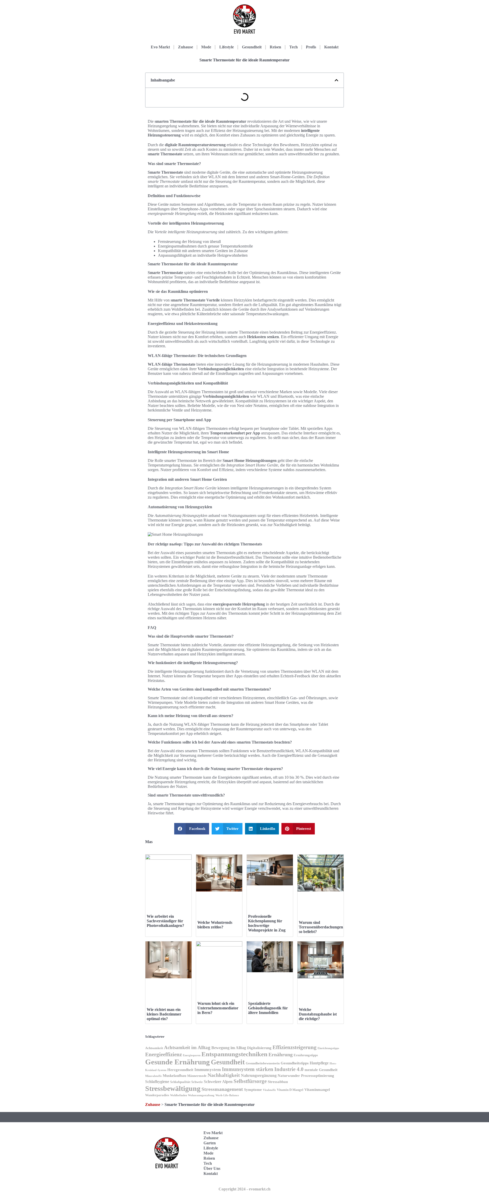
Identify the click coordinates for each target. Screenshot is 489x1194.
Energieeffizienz (163, 1054)
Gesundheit (252, 47)
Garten (209, 1143)
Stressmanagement (222, 1089)
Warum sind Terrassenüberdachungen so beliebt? (321, 927)
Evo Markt (160, 47)
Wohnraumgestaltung (201, 1095)
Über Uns (211, 1168)
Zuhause (185, 47)
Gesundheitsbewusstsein (263, 1063)
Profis (311, 47)
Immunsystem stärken (247, 1069)
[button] (336, 80)
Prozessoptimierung (317, 1076)
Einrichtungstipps (328, 1048)
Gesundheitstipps (295, 1063)
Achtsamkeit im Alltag (187, 1047)
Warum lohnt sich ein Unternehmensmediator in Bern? (217, 1008)
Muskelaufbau (174, 1076)
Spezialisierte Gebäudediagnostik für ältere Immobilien (268, 1008)
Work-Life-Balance (227, 1095)
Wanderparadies (157, 1095)
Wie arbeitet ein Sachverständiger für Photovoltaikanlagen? (165, 921)
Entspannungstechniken (234, 1054)
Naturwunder (289, 1076)
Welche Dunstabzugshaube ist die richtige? (318, 1014)
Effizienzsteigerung (295, 1047)
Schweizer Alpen (218, 1081)
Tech (293, 47)
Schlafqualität (180, 1082)
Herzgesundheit (180, 1070)
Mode (206, 47)
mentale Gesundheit (321, 1070)
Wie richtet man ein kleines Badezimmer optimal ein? (164, 1014)
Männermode (197, 1076)
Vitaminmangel (317, 1090)
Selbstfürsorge (250, 1081)
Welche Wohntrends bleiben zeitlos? (214, 924)
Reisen (275, 47)
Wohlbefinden (178, 1095)
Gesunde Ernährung (177, 1062)
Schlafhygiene (157, 1081)
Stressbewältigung (172, 1088)
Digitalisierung (259, 1048)
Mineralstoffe (153, 1076)
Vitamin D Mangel (290, 1090)
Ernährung (280, 1054)
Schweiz (197, 1082)
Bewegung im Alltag (228, 1048)
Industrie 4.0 (289, 1069)
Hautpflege (319, 1063)
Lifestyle (226, 47)
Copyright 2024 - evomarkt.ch (244, 1189)
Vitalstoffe (269, 1090)
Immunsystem (207, 1069)
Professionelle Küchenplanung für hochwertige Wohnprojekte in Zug (267, 923)
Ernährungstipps (306, 1055)
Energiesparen (191, 1055)
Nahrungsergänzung (259, 1075)
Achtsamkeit (154, 1048)
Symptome (253, 1090)
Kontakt (331, 47)
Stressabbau (278, 1082)
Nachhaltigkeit (224, 1075)
